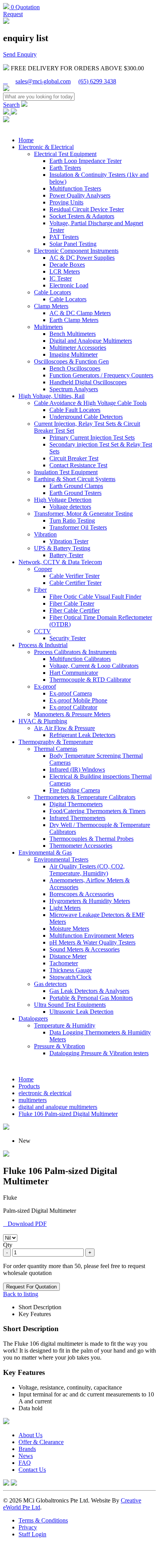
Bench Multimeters (72, 333)
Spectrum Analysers (73, 389)
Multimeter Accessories (77, 347)
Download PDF (25, 1223)
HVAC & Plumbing (43, 721)
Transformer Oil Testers (78, 527)
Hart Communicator (73, 672)
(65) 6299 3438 (97, 81)
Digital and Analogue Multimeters (90, 340)
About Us (30, 1435)
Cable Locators (52, 292)
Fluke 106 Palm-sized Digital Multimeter (68, 1114)
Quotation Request (21, 10)
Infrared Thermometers (77, 818)
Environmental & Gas (45, 852)
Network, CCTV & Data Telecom (60, 562)
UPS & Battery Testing (62, 548)
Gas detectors (50, 984)
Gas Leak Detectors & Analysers (89, 991)
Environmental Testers (61, 859)
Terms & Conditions (43, 1520)
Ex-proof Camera (70, 693)
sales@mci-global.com (43, 81)
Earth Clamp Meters (73, 320)
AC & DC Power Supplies (82, 257)
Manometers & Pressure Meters (72, 714)
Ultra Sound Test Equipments (70, 1004)
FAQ (25, 1462)
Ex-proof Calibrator (73, 707)
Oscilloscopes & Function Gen (71, 361)
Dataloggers (33, 1018)
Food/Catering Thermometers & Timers (97, 811)
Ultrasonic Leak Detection (81, 1011)
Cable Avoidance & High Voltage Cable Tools (90, 403)
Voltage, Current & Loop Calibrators (94, 665)
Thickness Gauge (70, 970)
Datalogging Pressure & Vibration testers (99, 1053)
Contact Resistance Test (78, 465)
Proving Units (66, 202)
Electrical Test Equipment (65, 154)
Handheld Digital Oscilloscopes (88, 382)
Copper (43, 569)
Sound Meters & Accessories (84, 949)
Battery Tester (66, 555)
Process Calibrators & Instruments (75, 652)
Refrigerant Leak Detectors (82, 735)
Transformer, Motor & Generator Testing (83, 513)
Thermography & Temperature (56, 742)
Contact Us (32, 1469)
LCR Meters (64, 271)
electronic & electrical (45, 1093)
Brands (27, 1449)
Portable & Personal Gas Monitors (91, 997)
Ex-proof (45, 686)
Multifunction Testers (75, 188)
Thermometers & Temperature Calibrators (84, 797)
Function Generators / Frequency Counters (101, 375)
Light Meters (65, 908)
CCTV (42, 631)
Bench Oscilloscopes (74, 368)
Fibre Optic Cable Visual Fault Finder (95, 596)
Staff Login (32, 1534)
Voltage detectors (70, 506)
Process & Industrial (43, 645)
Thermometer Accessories (80, 845)
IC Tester (60, 278)
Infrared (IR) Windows (77, 769)
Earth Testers (65, 167)
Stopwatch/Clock (70, 977)
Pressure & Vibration (59, 1046)
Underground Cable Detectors (86, 416)
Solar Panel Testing (72, 244)
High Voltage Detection (62, 499)
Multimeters (48, 327)
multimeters (33, 1100)
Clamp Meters (51, 306)
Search (11, 104)
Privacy (28, 1527)
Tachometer (63, 963)
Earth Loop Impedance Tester (85, 161)
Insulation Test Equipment (66, 472)
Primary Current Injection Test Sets (92, 437)
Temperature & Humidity (64, 1025)
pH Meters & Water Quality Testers (92, 942)
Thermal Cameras (55, 748)
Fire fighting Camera (74, 790)
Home (26, 140)
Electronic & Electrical (46, 147)
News (26, 1456)
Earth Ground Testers (75, 493)
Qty (7, 1245)
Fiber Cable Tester (71, 603)
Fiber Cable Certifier (74, 610)
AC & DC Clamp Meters (80, 313)
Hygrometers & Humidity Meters (89, 901)
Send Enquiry (20, 54)
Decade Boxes (67, 264)
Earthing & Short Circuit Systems (74, 479)
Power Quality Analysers (79, 195)
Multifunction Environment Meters (91, 935)
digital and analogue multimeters (58, 1107)
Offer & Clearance (41, 1442)
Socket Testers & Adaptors (81, 216)
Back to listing (20, 1294)
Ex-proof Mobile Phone (78, 700)
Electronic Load (68, 285)
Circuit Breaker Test (73, 458)
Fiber (40, 589)
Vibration (45, 534)
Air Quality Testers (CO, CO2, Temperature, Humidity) (87, 870)
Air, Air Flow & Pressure (64, 728)
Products (29, 1086)
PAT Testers (64, 237)
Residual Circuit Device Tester (86, 209)
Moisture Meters (69, 928)
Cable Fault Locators (74, 410)
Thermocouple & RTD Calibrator (90, 679)
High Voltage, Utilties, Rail (52, 396)
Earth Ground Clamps (76, 486)
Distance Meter (67, 956)
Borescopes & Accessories (81, 894)
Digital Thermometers (76, 804)
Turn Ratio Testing (72, 520)
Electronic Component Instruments (76, 250)
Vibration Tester (68, 541)
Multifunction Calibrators (80, 659)
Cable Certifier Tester (75, 582)
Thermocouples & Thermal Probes (91, 838)
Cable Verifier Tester (74, 576)
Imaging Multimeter (73, 354)
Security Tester (67, 638)
